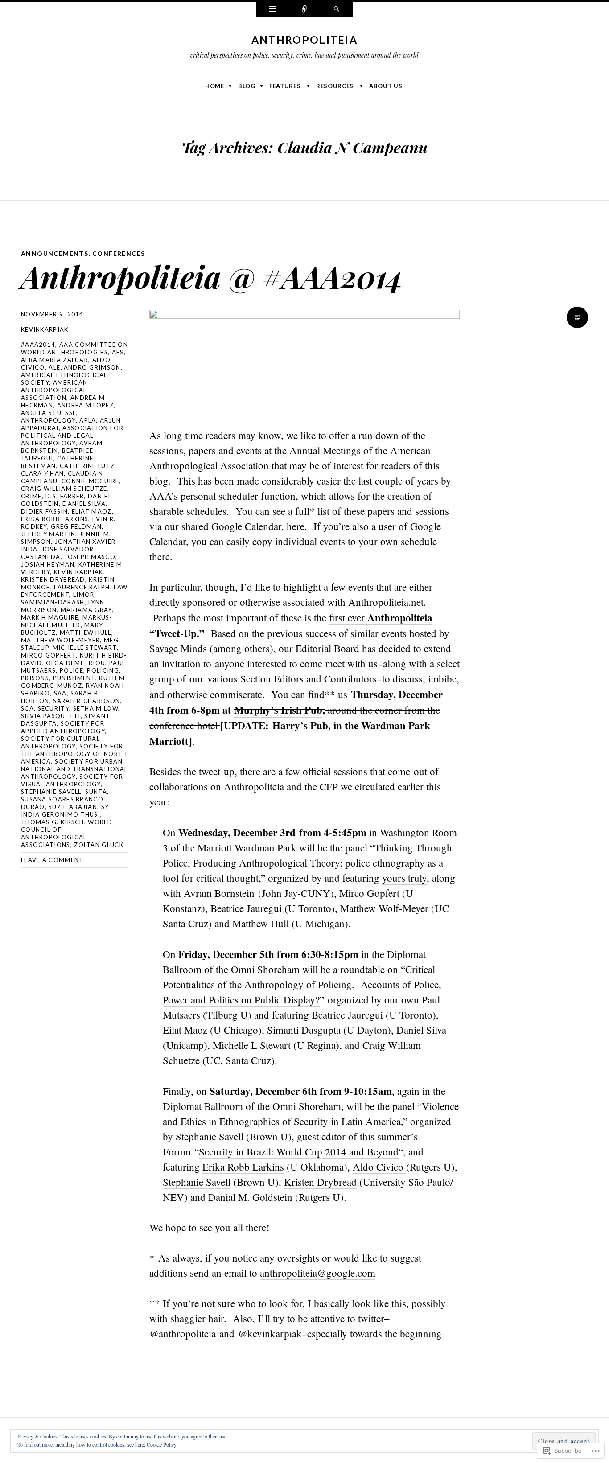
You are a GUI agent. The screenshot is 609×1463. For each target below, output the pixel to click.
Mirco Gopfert (48, 655)
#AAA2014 (38, 344)
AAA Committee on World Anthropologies (74, 348)
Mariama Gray (86, 609)
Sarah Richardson (86, 700)
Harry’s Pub (300, 725)
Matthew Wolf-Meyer (60, 640)
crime (31, 496)
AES (118, 352)
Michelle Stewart (85, 647)
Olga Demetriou (75, 662)
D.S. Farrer (64, 496)
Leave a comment (52, 859)
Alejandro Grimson (84, 367)
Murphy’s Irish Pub (278, 709)
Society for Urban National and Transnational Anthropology (74, 769)
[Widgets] (272, 9)
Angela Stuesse (48, 412)
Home (214, 86)
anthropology (48, 420)
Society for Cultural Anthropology (60, 742)
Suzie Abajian (73, 806)
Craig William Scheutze (64, 488)
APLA (87, 420)
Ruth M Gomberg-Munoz (73, 681)
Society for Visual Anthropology (72, 780)
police (71, 670)
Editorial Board (327, 648)
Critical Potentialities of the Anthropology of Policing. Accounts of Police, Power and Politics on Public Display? (302, 984)
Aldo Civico (379, 1166)
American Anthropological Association (54, 390)
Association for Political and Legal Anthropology (72, 435)
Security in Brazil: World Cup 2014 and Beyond (299, 1151)
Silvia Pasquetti (51, 715)
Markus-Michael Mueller (66, 621)
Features (284, 86)
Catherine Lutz (87, 465)
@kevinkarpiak (270, 1333)
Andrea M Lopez (85, 405)
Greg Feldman (76, 526)
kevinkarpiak (45, 329)
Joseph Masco (89, 556)
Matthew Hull (85, 632)
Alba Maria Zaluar (54, 359)
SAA (60, 693)
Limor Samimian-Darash (57, 598)
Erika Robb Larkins (243, 1166)
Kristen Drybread (53, 579)
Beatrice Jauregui (246, 908)
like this (390, 1303)
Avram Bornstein (219, 893)
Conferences (118, 253)
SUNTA (96, 791)
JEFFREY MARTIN (48, 534)
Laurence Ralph (82, 587)
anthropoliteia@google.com (317, 1272)
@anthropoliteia (182, 1333)
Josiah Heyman (47, 564)
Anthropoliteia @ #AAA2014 (212, 276)
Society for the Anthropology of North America (74, 754)
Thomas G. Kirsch (52, 822)
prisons (35, 678)
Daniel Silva (84, 503)
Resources (335, 86)
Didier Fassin (44, 511)
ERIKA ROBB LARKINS (54, 518)
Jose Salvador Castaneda (57, 553)
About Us (385, 86)
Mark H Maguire (49, 617)
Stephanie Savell (51, 791)
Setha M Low (95, 708)
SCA (27, 708)
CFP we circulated (357, 786)
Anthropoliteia (304, 39)
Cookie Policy (162, 1444)
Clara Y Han (42, 473)
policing (103, 670)
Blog (246, 86)
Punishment (74, 678)
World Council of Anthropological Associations (66, 833)
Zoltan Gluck (98, 844)
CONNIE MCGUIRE (90, 481)
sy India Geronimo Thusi (65, 810)
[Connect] (304, 9)
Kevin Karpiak (78, 571)
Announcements (54, 253)
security (53, 708)
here (295, 526)
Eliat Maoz (92, 511)
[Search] (337, 9)
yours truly (404, 877)
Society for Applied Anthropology (63, 727)
